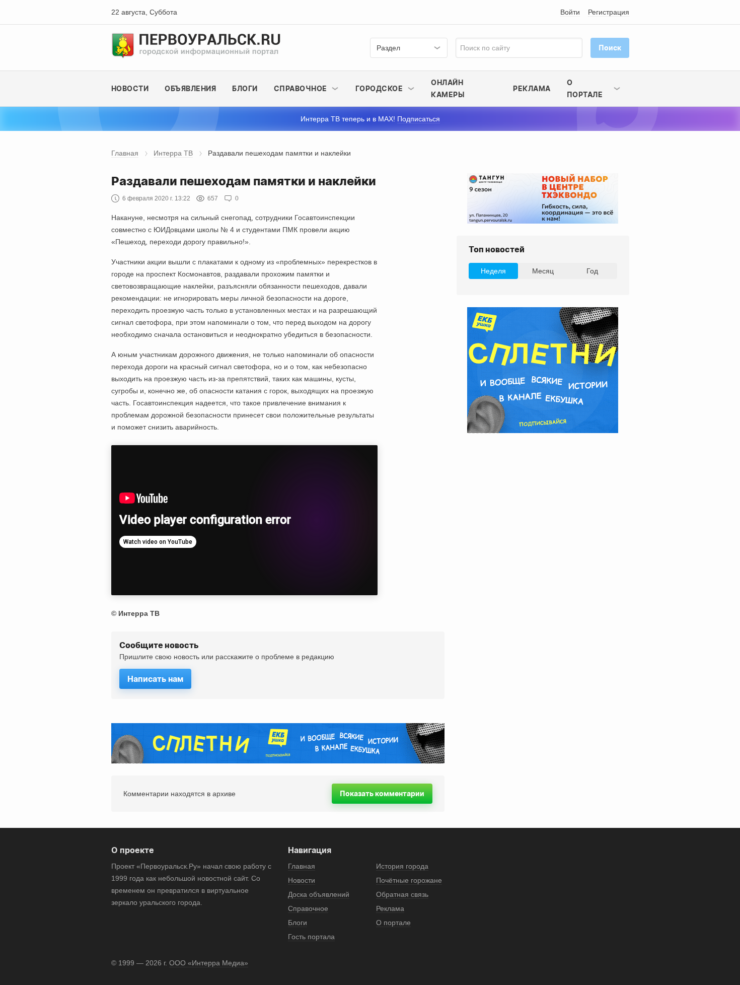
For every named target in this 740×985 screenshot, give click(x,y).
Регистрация (608, 12)
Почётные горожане (409, 880)
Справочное (308, 908)
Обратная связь (402, 894)
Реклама (532, 88)
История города (402, 866)
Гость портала (311, 937)
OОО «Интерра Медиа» (208, 963)
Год (592, 271)
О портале (393, 923)
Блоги (245, 88)
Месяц (543, 271)
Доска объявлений (318, 894)
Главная (124, 153)
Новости (130, 88)
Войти (570, 12)
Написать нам (155, 679)
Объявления (190, 88)
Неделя (493, 271)
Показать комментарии (382, 793)
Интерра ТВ (173, 153)
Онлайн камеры (448, 88)
